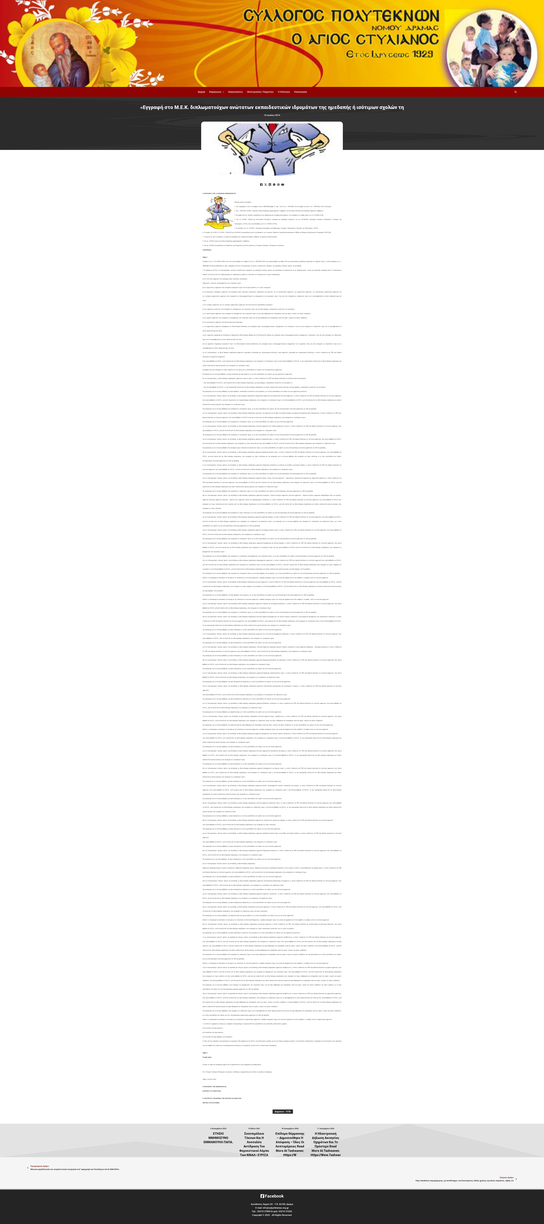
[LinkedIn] (270, 184)
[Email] (282, 184)
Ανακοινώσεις (235, 92)
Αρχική (201, 92)
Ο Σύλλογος (284, 92)
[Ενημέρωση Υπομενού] (223, 92)
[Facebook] (261, 184)
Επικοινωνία (300, 92)
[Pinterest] (278, 184)
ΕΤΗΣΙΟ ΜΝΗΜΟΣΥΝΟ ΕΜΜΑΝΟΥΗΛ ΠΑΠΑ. (218, 1138)
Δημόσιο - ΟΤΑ (283, 1111)
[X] (266, 184)
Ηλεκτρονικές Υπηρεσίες (260, 92)
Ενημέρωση (215, 92)
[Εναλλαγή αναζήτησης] (515, 92)
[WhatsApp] (274, 184)
